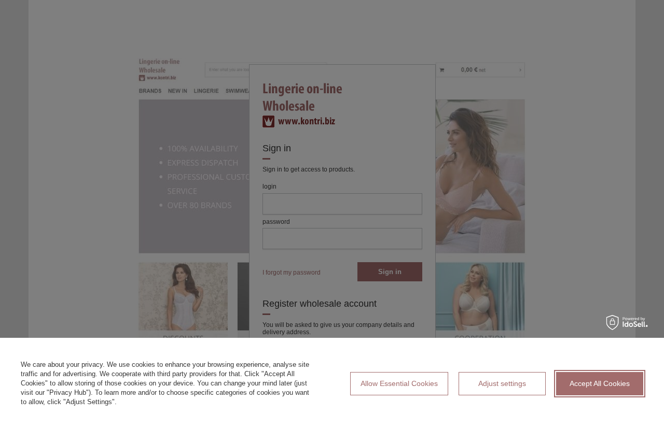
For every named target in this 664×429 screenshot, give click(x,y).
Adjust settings (502, 383)
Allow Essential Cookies (399, 383)
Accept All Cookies (600, 383)
